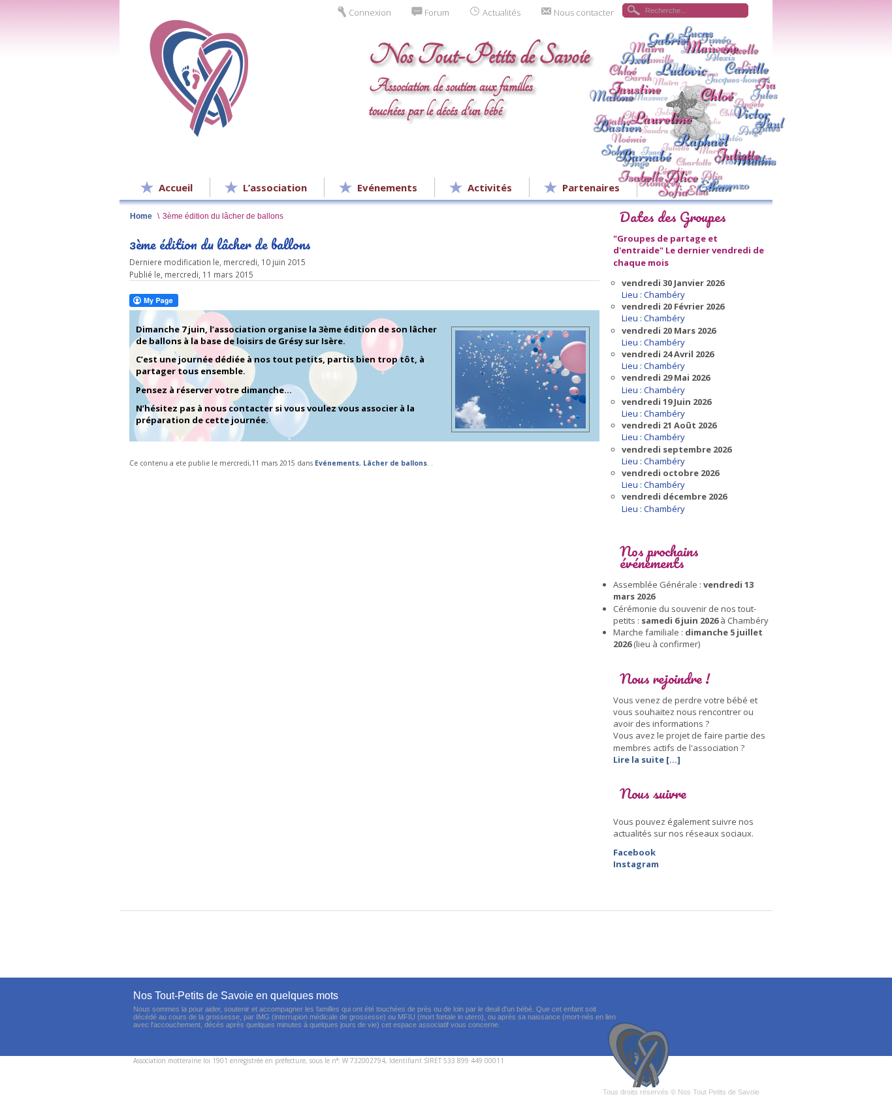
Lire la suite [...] (646, 759)
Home (141, 216)
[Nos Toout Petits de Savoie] (642, 1054)
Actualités (501, 12)
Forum (436, 12)
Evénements (337, 463)
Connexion (370, 12)
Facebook (634, 852)
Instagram (636, 864)
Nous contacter (584, 12)
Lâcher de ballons (395, 463)
